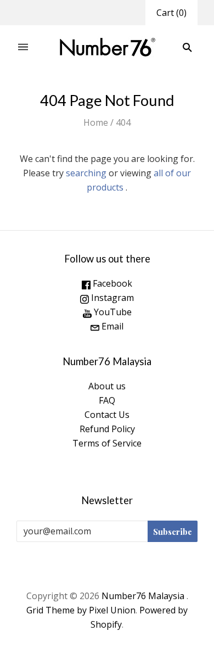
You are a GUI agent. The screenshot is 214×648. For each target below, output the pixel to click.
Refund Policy (107, 429)
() (171, 13)
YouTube (112, 312)
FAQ (107, 400)
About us (107, 386)
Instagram (111, 298)
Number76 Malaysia (144, 596)
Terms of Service (107, 443)
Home (95, 122)
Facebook (111, 283)
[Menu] (23, 47)
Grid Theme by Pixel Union (81, 610)
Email (111, 326)
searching (86, 173)
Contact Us (107, 415)
